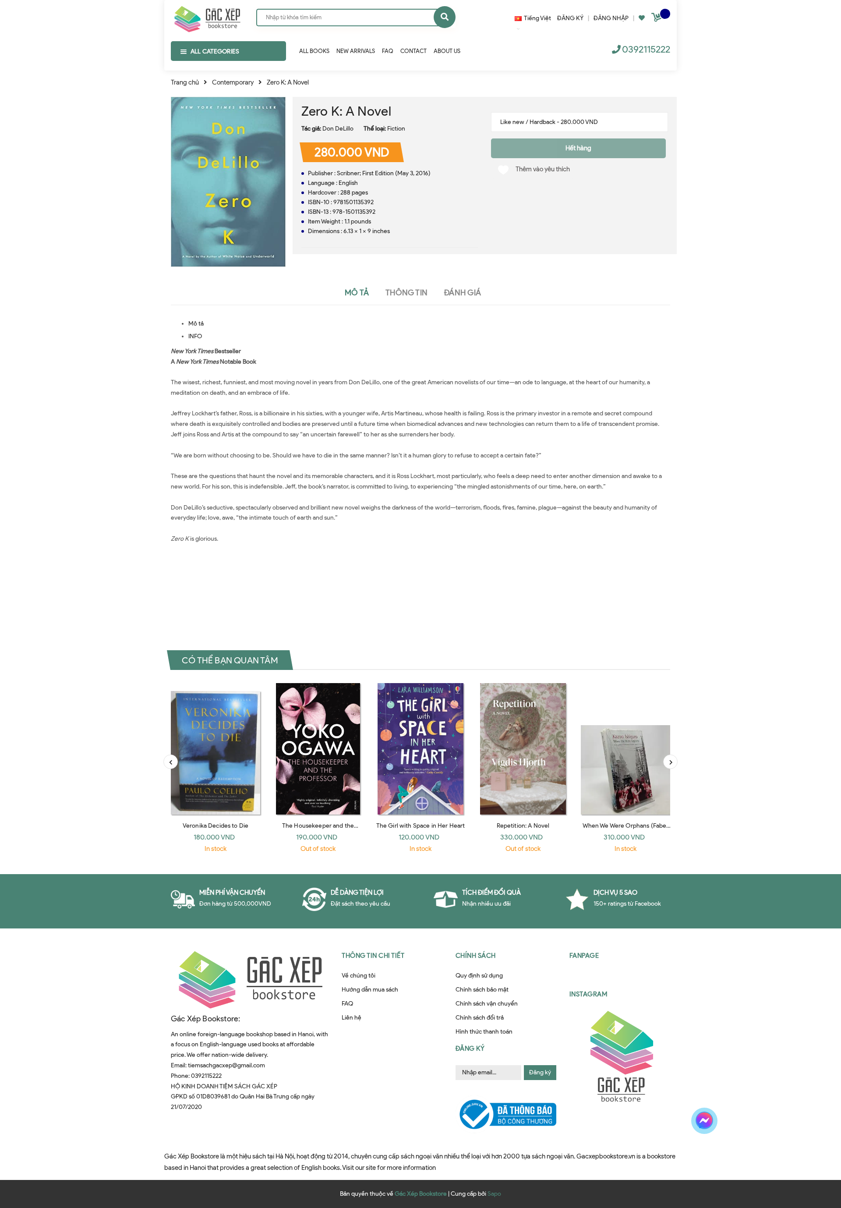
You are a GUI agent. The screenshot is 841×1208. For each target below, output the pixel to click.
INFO (195, 336)
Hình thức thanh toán (484, 1031)
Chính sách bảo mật (482, 989)
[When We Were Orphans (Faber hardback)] (625, 749)
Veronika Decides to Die (215, 825)
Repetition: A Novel (523, 825)
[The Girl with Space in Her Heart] (420, 749)
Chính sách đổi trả (480, 1017)
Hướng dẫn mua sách (370, 989)
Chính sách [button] (476, 956)
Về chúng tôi (358, 975)
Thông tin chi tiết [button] (373, 956)
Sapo (494, 1193)
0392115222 (646, 49)
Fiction (396, 128)
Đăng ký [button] (470, 1048)
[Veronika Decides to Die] (215, 749)
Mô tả (196, 323)
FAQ (347, 1003)
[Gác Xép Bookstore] (207, 17)
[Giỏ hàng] (657, 19)
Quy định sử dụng (479, 975)
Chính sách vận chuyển (487, 1003)
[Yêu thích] (642, 18)
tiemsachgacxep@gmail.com (226, 1065)
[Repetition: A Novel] (523, 749)
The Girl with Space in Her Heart (420, 825)
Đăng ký (540, 1072)
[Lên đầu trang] (702, 1151)
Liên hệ (351, 1017)
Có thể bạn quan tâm (230, 660)
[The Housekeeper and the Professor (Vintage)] (318, 749)
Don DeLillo (337, 128)
